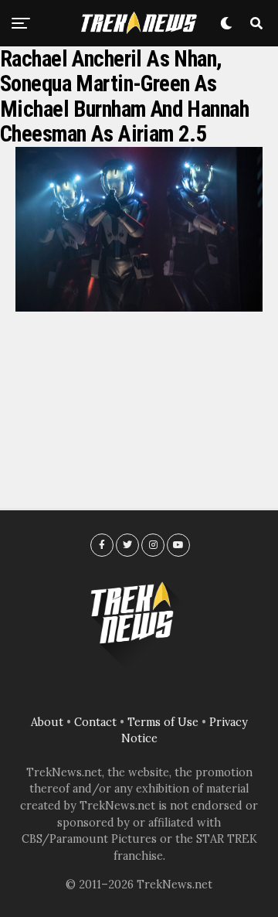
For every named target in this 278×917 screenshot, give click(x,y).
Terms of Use (162, 722)
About (47, 722)
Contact (95, 722)
